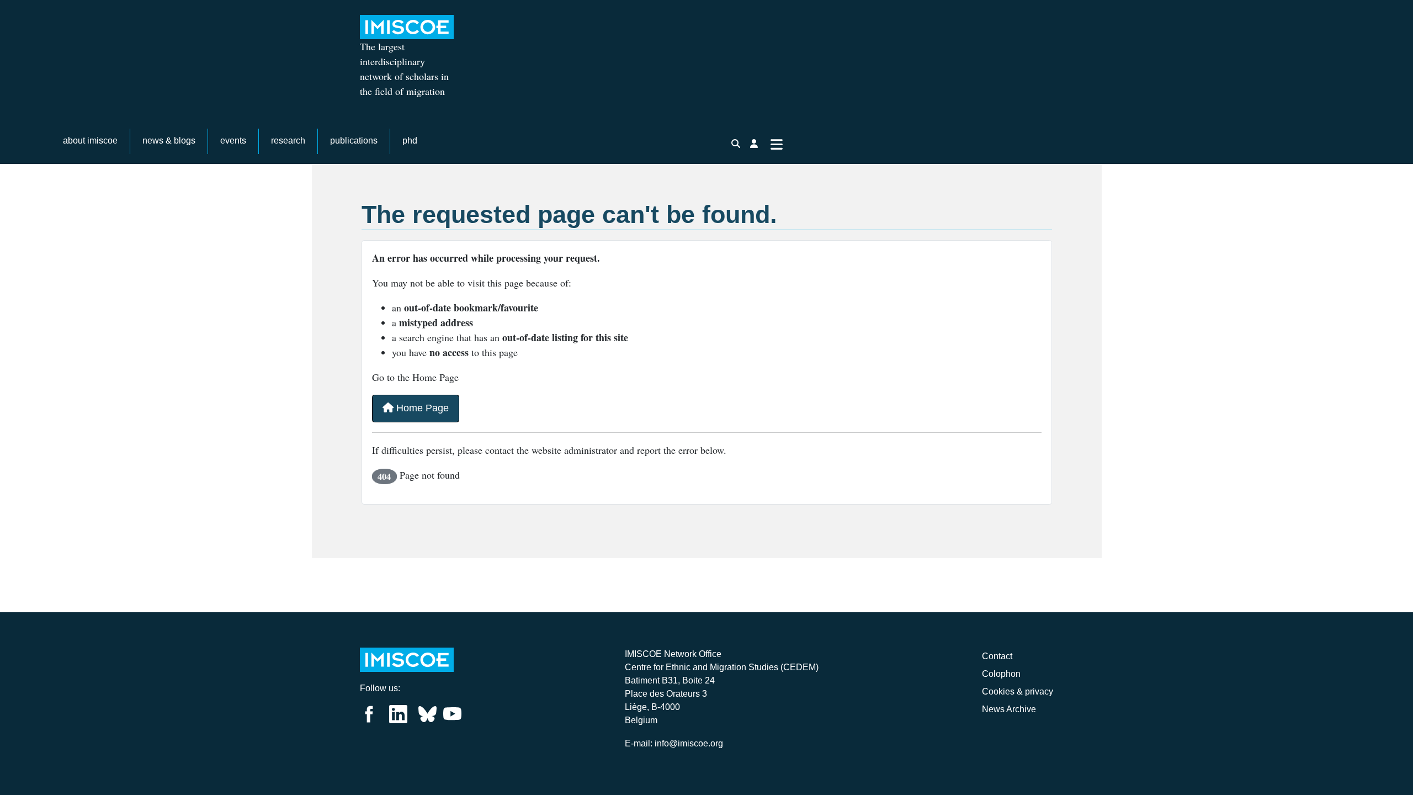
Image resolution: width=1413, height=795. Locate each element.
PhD (409, 140)
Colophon (1001, 674)
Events (233, 140)
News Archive (1009, 709)
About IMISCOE (90, 140)
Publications (354, 140)
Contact (997, 656)
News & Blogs (168, 140)
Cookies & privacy (1017, 691)
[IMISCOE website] (407, 659)
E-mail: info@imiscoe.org (674, 743)
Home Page (421, 408)
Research (288, 140)
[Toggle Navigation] (776, 143)
